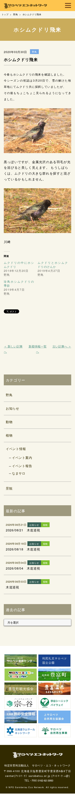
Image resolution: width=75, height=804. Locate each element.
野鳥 (9, 395)
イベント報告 (22, 465)
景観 (9, 488)
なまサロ (18, 473)
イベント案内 (22, 457)
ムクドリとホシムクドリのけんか (53, 265)
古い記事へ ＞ (61, 346)
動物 (9, 421)
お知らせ (12, 408)
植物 (9, 435)
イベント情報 (16, 448)
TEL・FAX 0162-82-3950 (38, 780)
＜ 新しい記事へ (13, 349)
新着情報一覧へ (38, 349)
